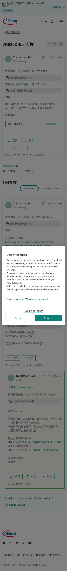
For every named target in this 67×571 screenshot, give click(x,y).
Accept (48, 317)
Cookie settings (33, 311)
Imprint (44, 299)
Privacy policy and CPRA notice (21, 299)
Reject (19, 317)
